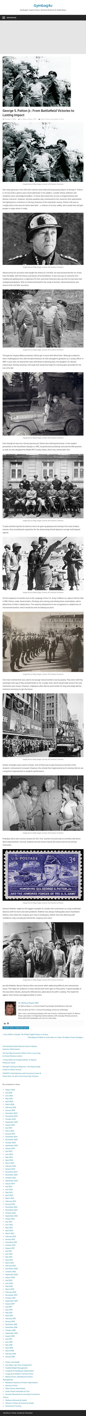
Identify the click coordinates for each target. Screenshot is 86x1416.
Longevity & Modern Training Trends (19, 1374)
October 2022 (10, 1213)
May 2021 (8, 1257)
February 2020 (10, 1292)
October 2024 (10, 1143)
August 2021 (9, 1248)
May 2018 (8, 1345)
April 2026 (9, 1101)
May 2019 (8, 1313)
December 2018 (11, 1324)
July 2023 (8, 1186)
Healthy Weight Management (16, 1368)
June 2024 (9, 1154)
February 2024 (10, 1166)
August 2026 (10, 1090)
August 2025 (10, 1125)
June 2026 (9, 1096)
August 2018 (10, 1336)
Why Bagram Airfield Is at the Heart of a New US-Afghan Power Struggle (55, 1037)
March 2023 (9, 1198)
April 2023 (9, 1195)
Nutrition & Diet (11, 1385)
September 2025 (11, 1122)
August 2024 (10, 1148)
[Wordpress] (8, 1023)
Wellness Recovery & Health (16, 1400)
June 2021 (8, 1254)
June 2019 (9, 1310)
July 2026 (8, 1093)
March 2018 (9, 1351)
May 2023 (9, 1192)
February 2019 (10, 1318)
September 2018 (11, 1333)
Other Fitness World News (15, 1388)
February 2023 (10, 1201)
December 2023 (11, 1172)
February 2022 (10, 1236)
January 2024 (10, 1169)
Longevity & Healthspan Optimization (19, 1371)
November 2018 (11, 1327)
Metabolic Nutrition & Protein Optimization (21, 1382)
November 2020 (11, 1269)
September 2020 (11, 1274)
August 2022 (10, 1219)
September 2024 (11, 1145)
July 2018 (8, 1339)
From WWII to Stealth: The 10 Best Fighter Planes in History (26, 1034)
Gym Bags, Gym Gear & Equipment (18, 1365)
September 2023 (11, 1181)
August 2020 (10, 1277)
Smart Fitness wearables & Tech (52, 119)
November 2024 (11, 1139)
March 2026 (9, 1104)
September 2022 (11, 1216)
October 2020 (10, 1272)
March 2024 (9, 1163)
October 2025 (10, 1119)
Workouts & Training (13, 1406)
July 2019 (8, 1307)
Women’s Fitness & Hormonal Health (19, 1403)
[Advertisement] (43, 37)
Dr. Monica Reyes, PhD (28, 119)
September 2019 (11, 1301)
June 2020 (9, 1283)
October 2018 (10, 1330)
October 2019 (10, 1298)
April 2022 (9, 1230)
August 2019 (10, 1304)
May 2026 (9, 1098)
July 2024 (8, 1151)
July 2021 (8, 1251)
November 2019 (11, 1295)
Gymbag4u (43, 5)
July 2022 (8, 1222)
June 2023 (9, 1189)
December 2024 (11, 1137)
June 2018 (9, 1342)
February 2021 (10, 1266)
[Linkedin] (5, 1023)
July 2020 (8, 1280)
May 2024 (9, 1157)
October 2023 (10, 1178)
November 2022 (11, 1210)
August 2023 (10, 1184)
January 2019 (10, 1321)
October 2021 (10, 1245)
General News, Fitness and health (15, 1028)
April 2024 (9, 1160)
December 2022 (11, 1207)
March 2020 (9, 1289)
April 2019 (9, 1315)
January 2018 (10, 1357)
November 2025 (11, 1116)
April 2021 (9, 1260)
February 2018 (10, 1354)
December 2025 (11, 1113)
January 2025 (10, 1134)
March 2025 (9, 1131)
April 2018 (9, 1348)
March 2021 (9, 1263)
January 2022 (10, 1239)
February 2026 (10, 1107)
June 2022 (9, 1225)
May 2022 (9, 1228)
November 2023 (11, 1175)
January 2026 (10, 1110)
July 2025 (8, 1128)
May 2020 (9, 1286)
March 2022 (9, 1233)
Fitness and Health (12, 1362)
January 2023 (10, 1204)
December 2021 (11, 1242)
